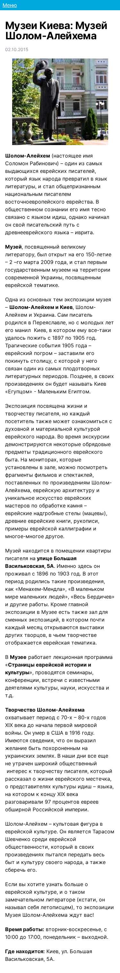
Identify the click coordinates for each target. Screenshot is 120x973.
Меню (10, 5)
